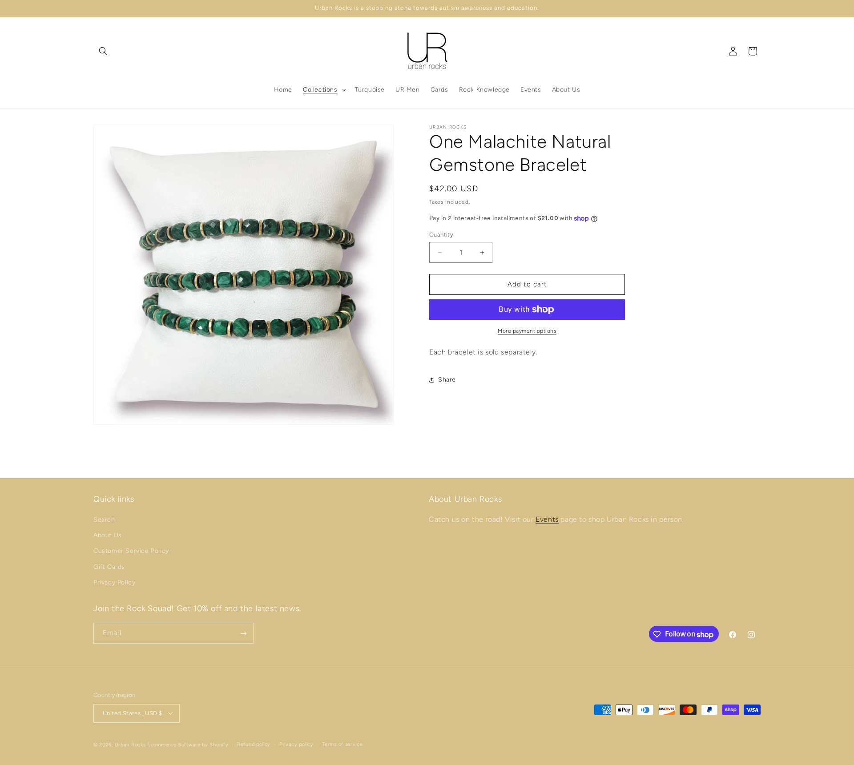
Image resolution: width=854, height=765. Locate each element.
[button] (103, 51)
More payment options (527, 331)
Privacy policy (296, 744)
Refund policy (253, 744)
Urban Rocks (131, 744)
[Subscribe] (243, 633)
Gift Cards (109, 567)
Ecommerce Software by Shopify (187, 744)
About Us (107, 536)
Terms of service (342, 744)
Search (104, 519)
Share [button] (447, 379)
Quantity (441, 235)
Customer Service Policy (131, 551)
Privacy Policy (114, 582)
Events (547, 519)
